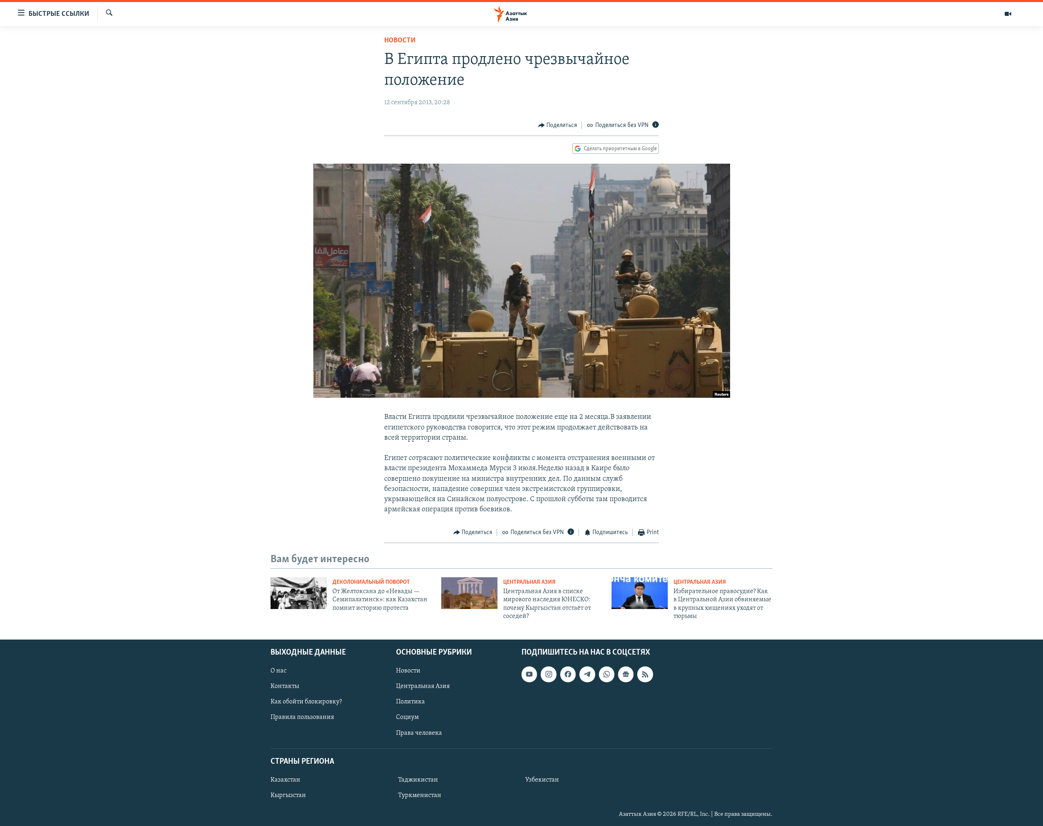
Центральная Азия (529, 582)
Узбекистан (542, 779)
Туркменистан (419, 795)
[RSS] (645, 674)
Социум (407, 717)
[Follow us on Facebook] (568, 674)
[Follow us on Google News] (626, 674)
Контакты (285, 686)
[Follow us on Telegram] (587, 674)
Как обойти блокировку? (306, 702)
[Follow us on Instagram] (548, 674)
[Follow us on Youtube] (529, 674)
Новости (400, 40)
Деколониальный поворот (371, 582)
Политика (410, 702)
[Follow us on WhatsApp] (606, 674)
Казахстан (285, 779)
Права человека (419, 733)
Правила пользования (302, 717)
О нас (278, 671)
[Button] (557, 125)
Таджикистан (418, 779)
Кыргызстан (288, 795)
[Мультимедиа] (1008, 14)
